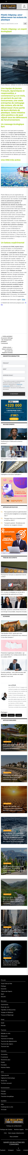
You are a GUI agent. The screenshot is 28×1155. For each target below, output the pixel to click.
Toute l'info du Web (6, 983)
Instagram (11, 1150)
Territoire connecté (6, 1083)
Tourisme (3, 1030)
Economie (3, 989)
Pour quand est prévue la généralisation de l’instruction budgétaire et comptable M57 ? (15, 514)
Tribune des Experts (6, 991)
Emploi (3, 1062)
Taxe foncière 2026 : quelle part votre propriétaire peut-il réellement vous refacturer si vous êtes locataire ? (14, 635)
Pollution (3, 1094)
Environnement (5, 1088)
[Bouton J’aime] (25, 23)
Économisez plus (5, 1060)
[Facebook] (1, 1)
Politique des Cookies (6, 1129)
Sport (2, 994)
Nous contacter (14, 1136)
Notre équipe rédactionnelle (16, 1133)
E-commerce (4, 1057)
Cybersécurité (5, 1075)
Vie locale (3, 1109)
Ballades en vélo (5, 1033)
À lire (23, 299)
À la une (3, 980)
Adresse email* (8, 375)
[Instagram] (3, 1)
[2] (14, 490)
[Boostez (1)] (14, 541)
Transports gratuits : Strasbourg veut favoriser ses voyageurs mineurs (14, 524)
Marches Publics (5, 1067)
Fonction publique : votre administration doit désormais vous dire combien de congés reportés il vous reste (13, 674)
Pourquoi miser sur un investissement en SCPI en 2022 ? (15, 519)
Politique (3, 986)
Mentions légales (19, 1129)
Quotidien (3, 1101)
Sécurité (3, 997)
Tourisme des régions (7, 1044)
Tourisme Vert (5, 1046)
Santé (2, 1023)
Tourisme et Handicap (7, 1039)
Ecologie (3, 1091)
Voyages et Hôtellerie (7, 1012)
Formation (4, 1065)
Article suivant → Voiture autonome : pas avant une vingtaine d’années (7, 350)
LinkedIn (18, 715)
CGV (26, 1129)
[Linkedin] (8, 1)
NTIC (2, 1072)
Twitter (4, 715)
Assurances (4, 1054)
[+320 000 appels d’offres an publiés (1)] (14, 410)
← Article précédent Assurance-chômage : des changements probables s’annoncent (7, 339)
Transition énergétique (7, 1096)
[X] (6, 1)
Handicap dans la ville (7, 1107)
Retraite (3, 1025)
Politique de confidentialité (14, 1126)
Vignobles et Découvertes (8, 1010)
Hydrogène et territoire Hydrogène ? (11, 474)
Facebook (11, 715)
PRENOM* (6, 363)
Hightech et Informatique (8, 1078)
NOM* (4, 369)
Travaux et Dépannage (7, 1015)
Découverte (4, 1036)
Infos (2, 1104)
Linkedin (25, 1150)
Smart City (4, 1081)
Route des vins (5, 1007)
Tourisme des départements (9, 1041)
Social (2, 1019)
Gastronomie (4, 1004)
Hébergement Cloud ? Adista (9, 459)
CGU (5, 1133)
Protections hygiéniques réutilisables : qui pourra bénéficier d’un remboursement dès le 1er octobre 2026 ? (13, 655)
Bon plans (4, 1001)
